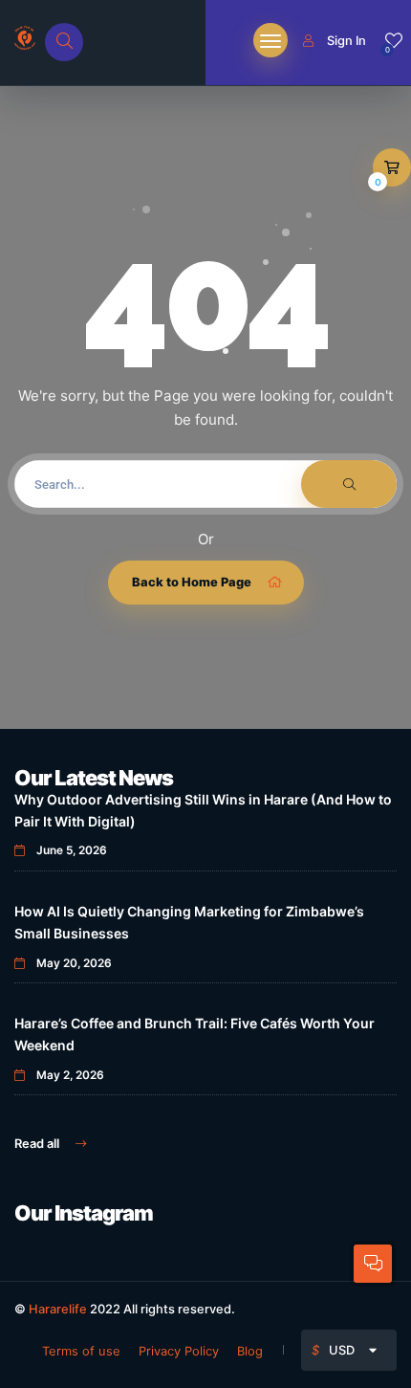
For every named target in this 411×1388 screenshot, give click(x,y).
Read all (38, 1143)
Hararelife (58, 1308)
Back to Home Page (191, 581)
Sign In (346, 40)
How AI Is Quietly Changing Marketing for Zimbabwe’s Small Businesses (189, 922)
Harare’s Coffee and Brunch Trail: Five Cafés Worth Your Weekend (194, 1034)
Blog (250, 1350)
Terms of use (81, 1350)
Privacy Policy (179, 1350)
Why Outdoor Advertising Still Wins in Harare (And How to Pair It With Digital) (203, 810)
